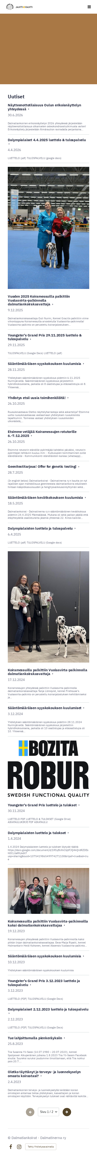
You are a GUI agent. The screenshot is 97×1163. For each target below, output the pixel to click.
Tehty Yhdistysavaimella (41, 1146)
